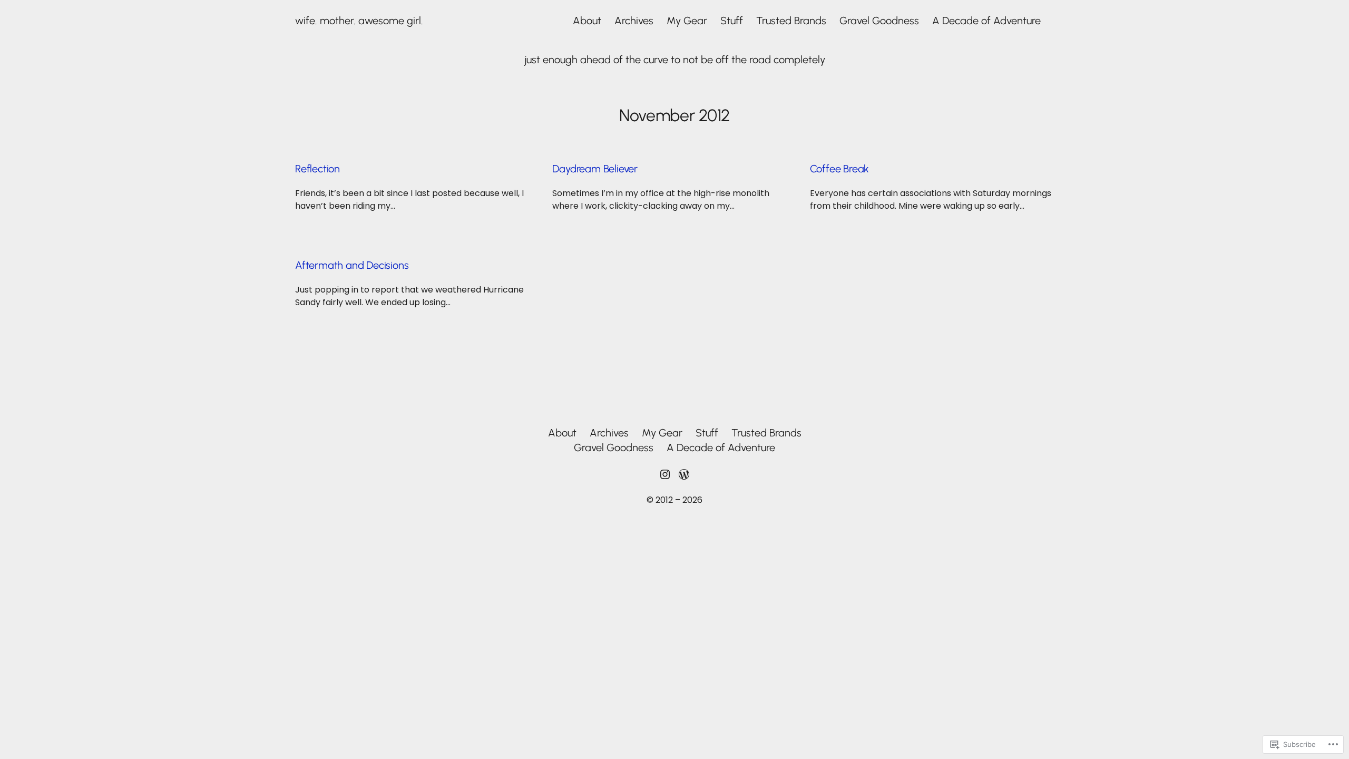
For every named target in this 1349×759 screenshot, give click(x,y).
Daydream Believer (595, 168)
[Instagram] (665, 474)
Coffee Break (839, 168)
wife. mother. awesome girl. (359, 20)
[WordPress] (684, 474)
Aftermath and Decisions (351, 265)
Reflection (317, 168)
